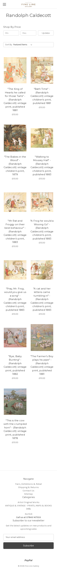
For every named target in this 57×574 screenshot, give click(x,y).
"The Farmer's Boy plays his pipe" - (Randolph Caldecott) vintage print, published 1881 (42, 365)
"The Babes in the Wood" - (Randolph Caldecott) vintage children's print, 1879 (15, 165)
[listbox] (23, 44)
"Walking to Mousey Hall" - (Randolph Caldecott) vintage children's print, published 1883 (42, 165)
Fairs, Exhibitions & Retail (28, 484)
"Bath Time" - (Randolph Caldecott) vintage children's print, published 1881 (42, 96)
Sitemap (28, 494)
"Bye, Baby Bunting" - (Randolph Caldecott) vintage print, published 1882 (15, 365)
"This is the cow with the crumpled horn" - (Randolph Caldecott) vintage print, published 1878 (15, 429)
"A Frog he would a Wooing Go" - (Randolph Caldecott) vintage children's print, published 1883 (42, 229)
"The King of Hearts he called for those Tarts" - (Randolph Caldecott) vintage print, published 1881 (15, 99)
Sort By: (8, 44)
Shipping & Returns (28, 487)
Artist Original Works (28, 502)
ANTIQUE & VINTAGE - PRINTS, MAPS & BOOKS (28, 505)
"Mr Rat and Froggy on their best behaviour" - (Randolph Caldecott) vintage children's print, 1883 (15, 231)
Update (46, 33)
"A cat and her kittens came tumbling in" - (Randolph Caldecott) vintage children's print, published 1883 (42, 299)
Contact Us (28, 490)
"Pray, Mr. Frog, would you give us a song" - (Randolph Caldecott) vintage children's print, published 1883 (15, 299)
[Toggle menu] (4, 4)
